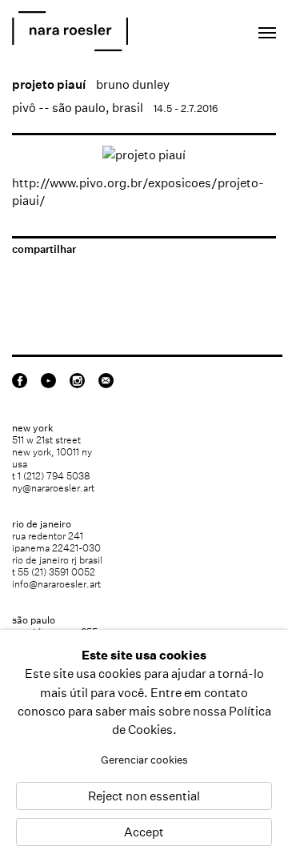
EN (195, 28)
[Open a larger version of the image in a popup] (144, 155)
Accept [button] (144, 832)
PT (217, 28)
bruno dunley (133, 84)
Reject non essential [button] (144, 796)
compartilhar (44, 249)
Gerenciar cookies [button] (144, 760)
